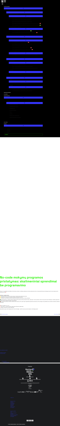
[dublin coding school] (23, 379)
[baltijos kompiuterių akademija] (30, 381)
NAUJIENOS (12, 403)
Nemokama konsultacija (14, 414)
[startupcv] (30, 370)
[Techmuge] (30, 374)
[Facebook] (27, 420)
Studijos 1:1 (12, 397)
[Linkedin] (29, 420)
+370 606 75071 (2, 353)
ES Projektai (12, 407)
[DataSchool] (30, 372)
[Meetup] (32, 420)
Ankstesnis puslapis (5, 314)
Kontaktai (11, 413)
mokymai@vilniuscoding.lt (4, 350)
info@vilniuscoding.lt (3, 352)
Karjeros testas (12, 406)
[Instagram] (31, 420)
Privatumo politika (13, 411)
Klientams (11, 405)
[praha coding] (30, 379)
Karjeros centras (12, 401)
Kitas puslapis (56, 314)
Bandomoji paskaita (13, 415)
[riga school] (37, 379)
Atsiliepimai (12, 404)
